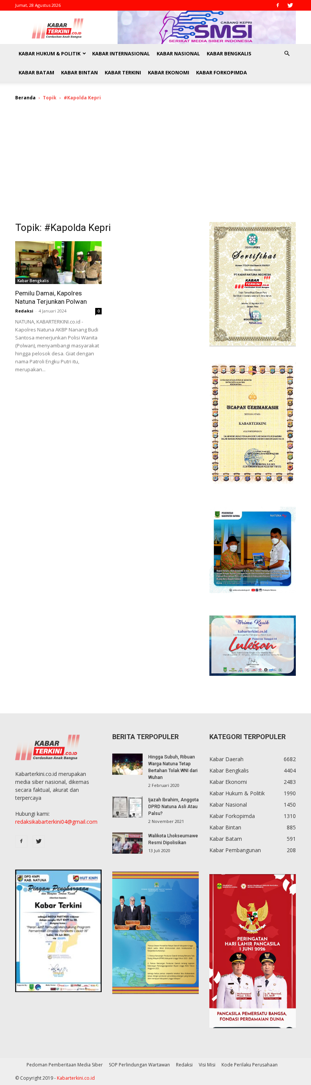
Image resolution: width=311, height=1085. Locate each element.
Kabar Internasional (121, 53)
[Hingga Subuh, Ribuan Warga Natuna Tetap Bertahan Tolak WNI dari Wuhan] (127, 764)
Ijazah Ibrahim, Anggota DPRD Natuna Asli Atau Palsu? (173, 806)
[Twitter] (290, 5)
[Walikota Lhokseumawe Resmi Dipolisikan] (127, 843)
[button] (287, 53)
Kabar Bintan (79, 72)
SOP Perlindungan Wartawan (139, 1064)
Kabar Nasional (178, 53)
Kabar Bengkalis (229, 53)
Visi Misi (207, 1064)
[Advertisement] (155, 165)
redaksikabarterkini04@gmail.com (56, 821)
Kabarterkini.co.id (76, 1078)
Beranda (25, 97)
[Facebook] (277, 5)
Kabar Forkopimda (221, 72)
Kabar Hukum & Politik (49, 53)
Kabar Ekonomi (168, 72)
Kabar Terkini (123, 72)
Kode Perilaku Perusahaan (249, 1064)
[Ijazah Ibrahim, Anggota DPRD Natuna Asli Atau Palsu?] (127, 807)
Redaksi (24, 311)
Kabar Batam (36, 72)
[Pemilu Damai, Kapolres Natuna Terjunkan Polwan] (58, 262)
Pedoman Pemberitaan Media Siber (65, 1064)
